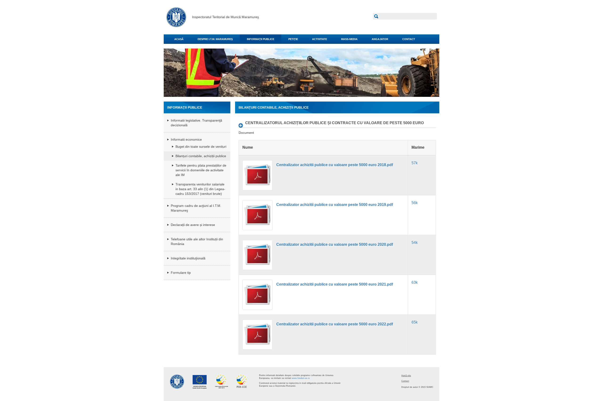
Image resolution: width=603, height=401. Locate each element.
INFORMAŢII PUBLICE (260, 39)
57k (415, 163)
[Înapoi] (242, 125)
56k (415, 203)
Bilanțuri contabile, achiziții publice (200, 156)
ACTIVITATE (319, 39)
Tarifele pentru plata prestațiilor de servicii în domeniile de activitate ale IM (200, 170)
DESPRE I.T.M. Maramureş (215, 39)
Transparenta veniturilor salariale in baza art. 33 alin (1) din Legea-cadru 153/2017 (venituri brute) (200, 189)
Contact (405, 381)
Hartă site (406, 375)
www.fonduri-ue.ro (301, 378)
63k (415, 282)
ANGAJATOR (380, 39)
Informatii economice (186, 139)
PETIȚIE (293, 39)
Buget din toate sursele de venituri (200, 146)
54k (415, 243)
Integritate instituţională (188, 258)
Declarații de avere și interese (193, 225)
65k (415, 322)
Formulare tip (181, 272)
